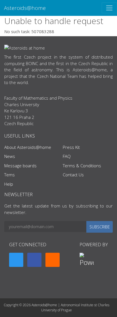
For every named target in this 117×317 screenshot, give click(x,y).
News (9, 156)
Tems (9, 174)
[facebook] (34, 260)
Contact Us (73, 174)
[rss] (52, 260)
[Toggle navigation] (109, 8)
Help (8, 184)
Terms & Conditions (82, 165)
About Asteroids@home (27, 147)
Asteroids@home (25, 7)
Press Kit (71, 147)
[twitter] (16, 260)
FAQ (67, 156)
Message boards (20, 165)
